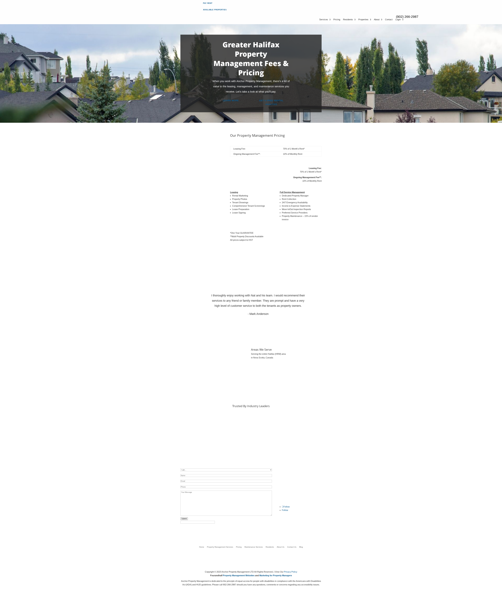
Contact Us (291, 547)
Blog (301, 547)
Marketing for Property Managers (275, 575)
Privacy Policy (290, 572)
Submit (184, 519)
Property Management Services (220, 547)
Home (201, 547)
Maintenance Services (253, 547)
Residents (348, 20)
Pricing (336, 20)
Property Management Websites (239, 575)
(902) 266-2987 (407, 16)
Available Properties (215, 10)
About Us (280, 547)
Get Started (211, 159)
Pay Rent (207, 3)
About (377, 20)
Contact (389, 20)
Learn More (231, 100)
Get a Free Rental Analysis (271, 102)
